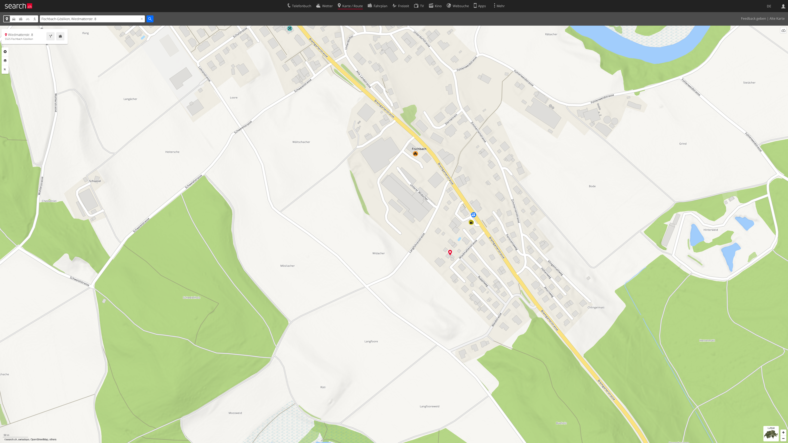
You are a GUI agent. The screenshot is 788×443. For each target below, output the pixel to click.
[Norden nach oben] (783, 38)
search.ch (11, 439)
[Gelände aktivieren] (783, 30)
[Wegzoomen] (783, 438)
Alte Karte (777, 18)
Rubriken (5, 51)
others (52, 439)
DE (769, 6)
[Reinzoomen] (783, 432)
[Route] (50, 36)
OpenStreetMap (39, 439)
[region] (394, 234)
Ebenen (5, 60)
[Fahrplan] (60, 36)
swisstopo (23, 439)
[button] (450, 252)
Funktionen (5, 69)
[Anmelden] (783, 6)
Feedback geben (753, 18)
